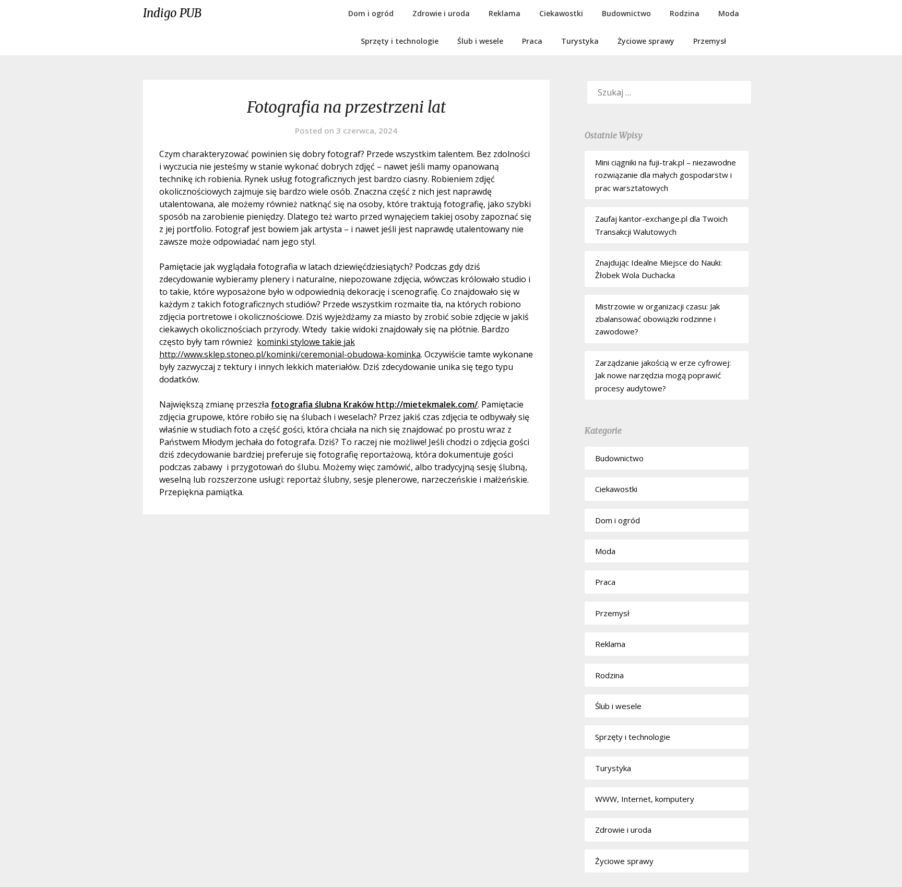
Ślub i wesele (480, 41)
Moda (728, 13)
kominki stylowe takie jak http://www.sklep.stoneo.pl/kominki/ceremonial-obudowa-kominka (290, 348)
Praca (532, 41)
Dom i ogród (371, 13)
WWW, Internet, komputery (644, 799)
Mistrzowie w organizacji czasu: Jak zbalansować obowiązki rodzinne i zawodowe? (657, 319)
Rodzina (684, 13)
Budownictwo (626, 13)
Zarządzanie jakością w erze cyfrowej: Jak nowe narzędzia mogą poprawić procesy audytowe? (663, 375)
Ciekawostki (561, 13)
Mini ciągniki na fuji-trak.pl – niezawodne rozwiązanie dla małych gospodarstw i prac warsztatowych (665, 175)
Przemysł (709, 41)
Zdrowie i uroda (441, 13)
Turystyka (580, 41)
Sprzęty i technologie (399, 41)
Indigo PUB (172, 13)
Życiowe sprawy (646, 41)
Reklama (504, 13)
